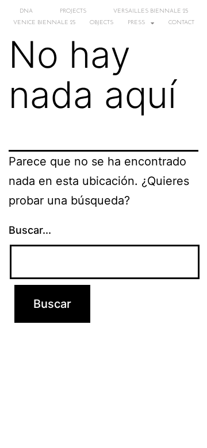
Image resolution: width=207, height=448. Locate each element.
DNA (26, 11)
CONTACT (181, 23)
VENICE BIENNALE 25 (44, 23)
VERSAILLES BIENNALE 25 (150, 11)
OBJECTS (101, 23)
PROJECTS (73, 11)
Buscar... (30, 230)
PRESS (136, 23)
